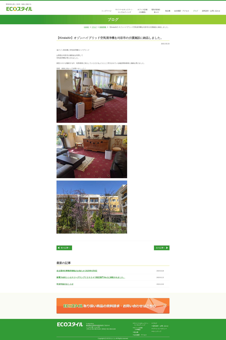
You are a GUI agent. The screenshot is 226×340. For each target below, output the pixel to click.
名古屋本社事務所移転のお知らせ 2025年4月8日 (76, 271)
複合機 (167, 11)
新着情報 (102, 27)
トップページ (106, 11)
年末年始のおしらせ (64, 284)
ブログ (195, 11)
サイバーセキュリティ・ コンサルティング (141, 324)
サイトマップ (157, 331)
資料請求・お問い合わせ (211, 11)
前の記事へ (65, 248)
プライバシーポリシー (160, 329)
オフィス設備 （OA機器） (138, 328)
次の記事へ (160, 248)
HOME (86, 27)
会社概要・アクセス (181, 11)
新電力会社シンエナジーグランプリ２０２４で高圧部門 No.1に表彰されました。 (90, 277)
